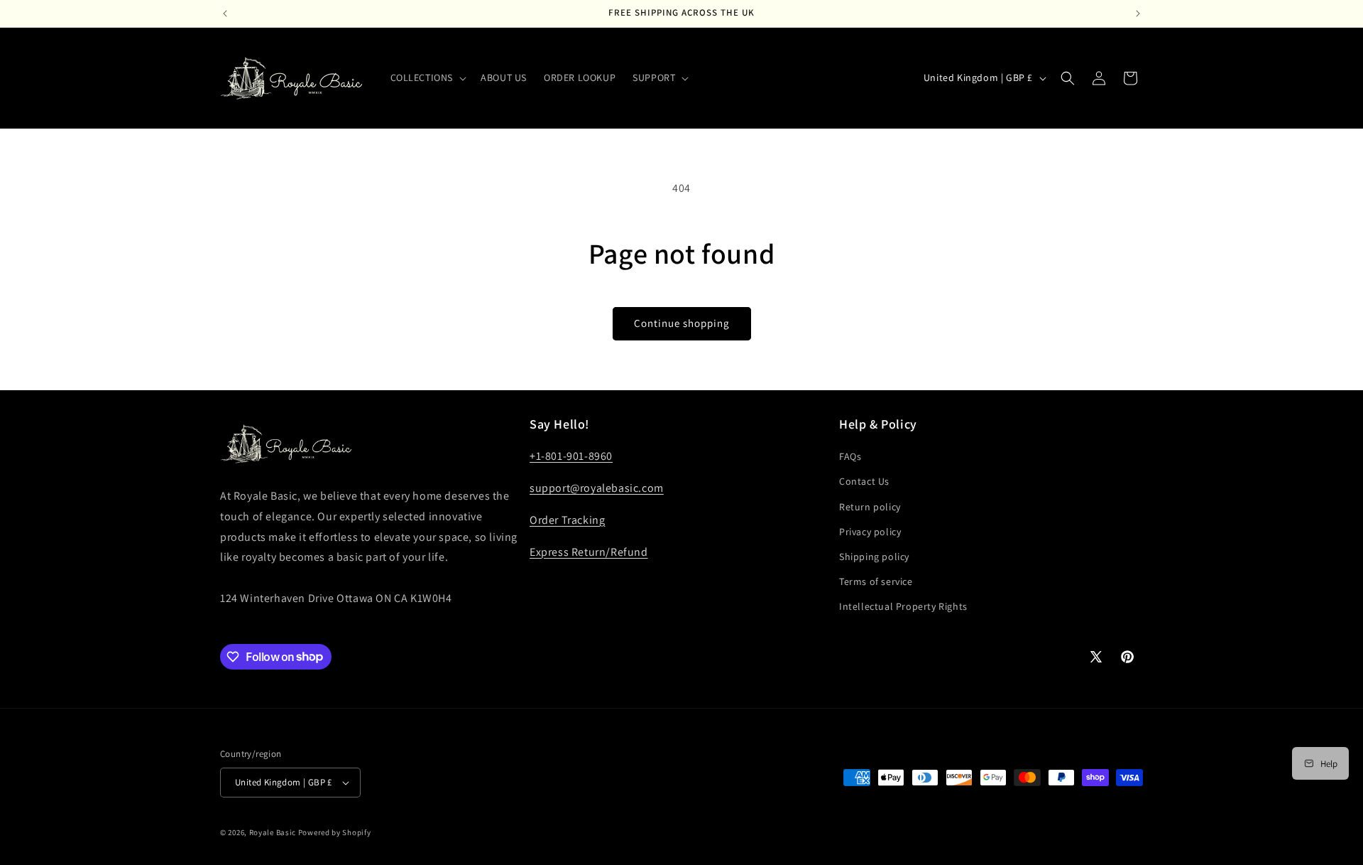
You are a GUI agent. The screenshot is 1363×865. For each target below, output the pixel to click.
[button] (427, 77)
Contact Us (864, 481)
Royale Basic (272, 832)
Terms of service (876, 581)
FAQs (850, 456)
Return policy (870, 506)
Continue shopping (682, 323)
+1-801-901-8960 (571, 455)
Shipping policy (874, 556)
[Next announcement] (1138, 13)
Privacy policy (870, 531)
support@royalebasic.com (597, 487)
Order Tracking (567, 519)
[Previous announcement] (225, 13)
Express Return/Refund (589, 551)
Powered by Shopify (334, 832)
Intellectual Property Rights (903, 606)
